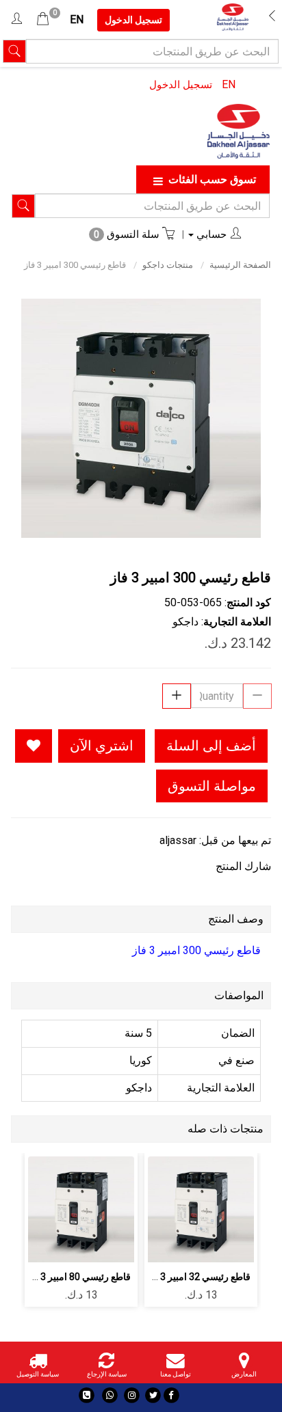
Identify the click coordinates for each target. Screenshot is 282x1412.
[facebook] (171, 1395)
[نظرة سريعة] (168, 1206)
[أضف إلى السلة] (233, 1206)
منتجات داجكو (167, 265)
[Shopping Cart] (43, 19)
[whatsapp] (110, 1395)
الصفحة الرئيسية (240, 265)
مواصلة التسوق (212, 786)
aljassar (177, 840)
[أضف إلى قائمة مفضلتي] (33, 746)
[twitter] (153, 1395)
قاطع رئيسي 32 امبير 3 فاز (198, 1276)
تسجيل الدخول (180, 85)
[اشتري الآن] (201, 1244)
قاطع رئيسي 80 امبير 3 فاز (78, 1276)
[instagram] (132, 1395)
